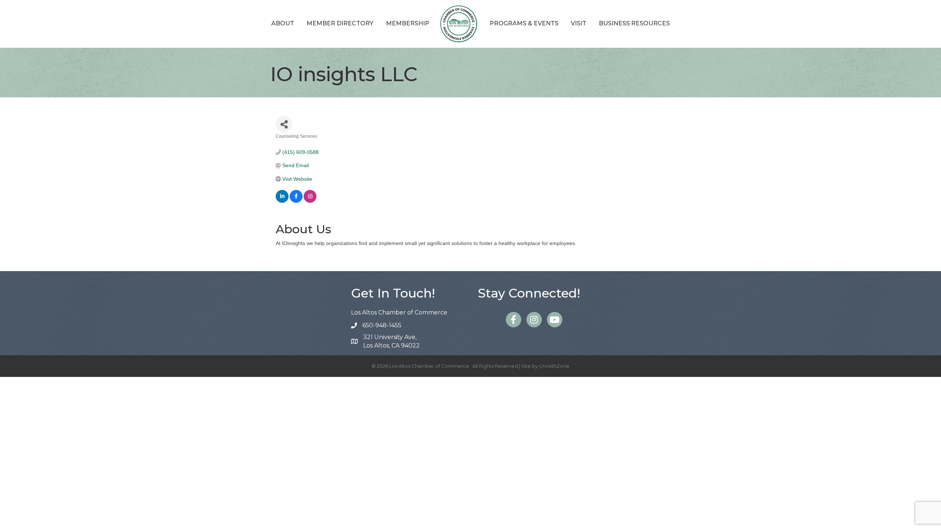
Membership (407, 23)
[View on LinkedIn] (282, 201)
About (282, 23)
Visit (578, 23)
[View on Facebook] (296, 201)
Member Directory (340, 23)
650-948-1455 (381, 325)
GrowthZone (554, 366)
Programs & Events (524, 23)
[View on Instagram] (310, 201)
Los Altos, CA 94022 (391, 341)
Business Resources (634, 23)
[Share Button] (284, 124)
